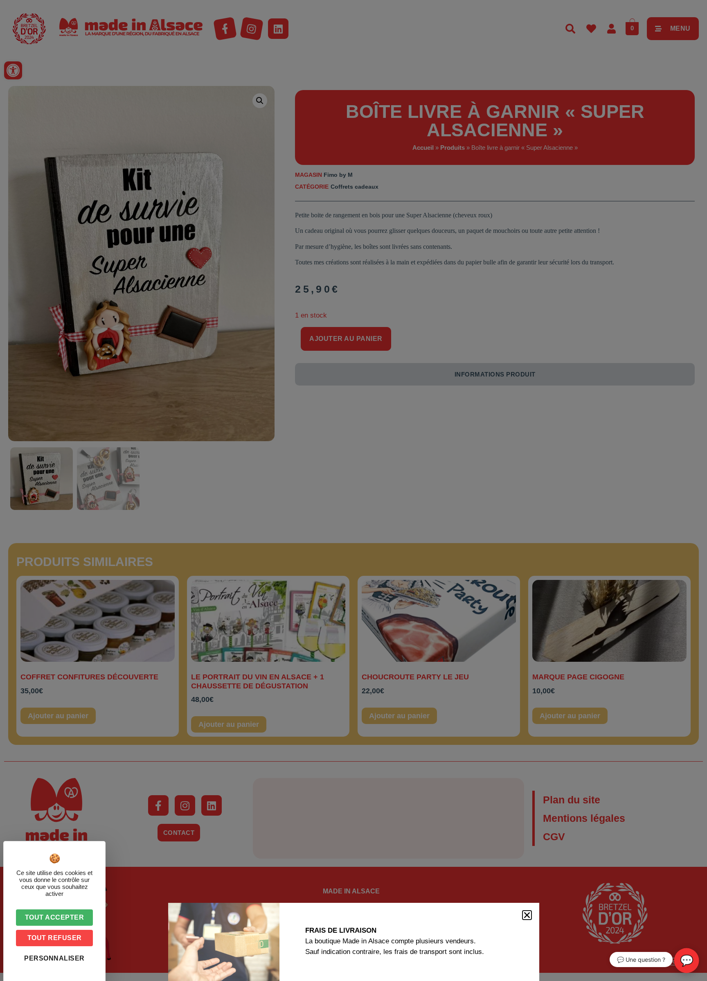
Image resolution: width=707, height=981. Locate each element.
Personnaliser (54, 958)
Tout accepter (54, 917)
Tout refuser (54, 937)
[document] (353, 490)
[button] (527, 915)
